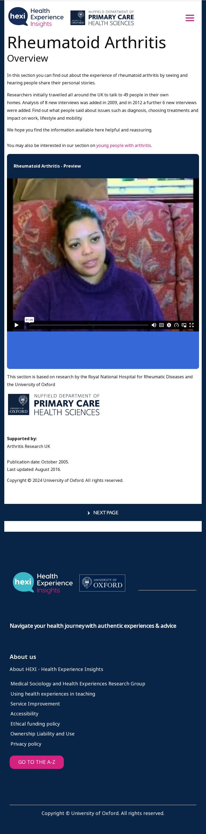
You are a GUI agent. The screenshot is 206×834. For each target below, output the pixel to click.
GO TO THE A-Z (36, 762)
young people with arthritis (123, 145)
